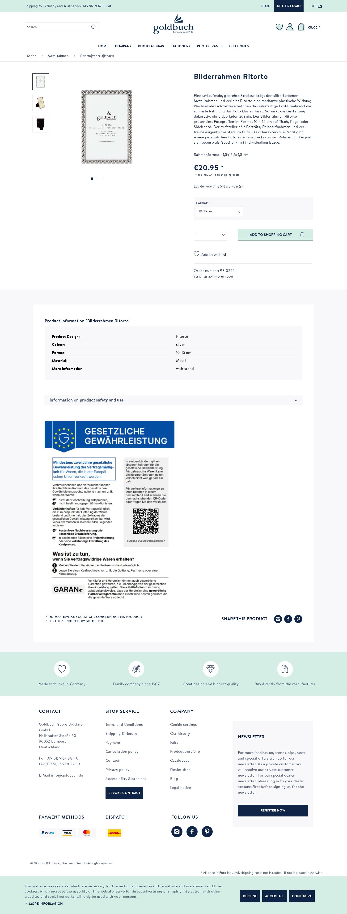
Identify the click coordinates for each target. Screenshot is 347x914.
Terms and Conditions (124, 725)
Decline (250, 896)
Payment (113, 743)
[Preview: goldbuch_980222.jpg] (40, 81)
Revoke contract (124, 793)
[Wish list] (280, 27)
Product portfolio (185, 752)
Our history (180, 734)
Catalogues (179, 761)
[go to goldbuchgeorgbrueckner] (207, 831)
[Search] (94, 27)
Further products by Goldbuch (76, 621)
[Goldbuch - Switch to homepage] (173, 24)
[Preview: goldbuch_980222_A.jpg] (40, 103)
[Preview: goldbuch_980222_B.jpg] (40, 124)
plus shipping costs (227, 175)
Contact (112, 761)
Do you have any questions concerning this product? (96, 617)
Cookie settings (183, 725)
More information (46, 904)
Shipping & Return (121, 734)
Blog (265, 6)
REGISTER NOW (273, 810)
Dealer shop (180, 770)
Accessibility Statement (126, 779)
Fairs (174, 743)
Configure (302, 896)
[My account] (290, 27)
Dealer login (289, 6)
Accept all (274, 896)
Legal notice (180, 788)
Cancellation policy (122, 752)
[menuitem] (62, 27)
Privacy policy (117, 770)
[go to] (92, 178)
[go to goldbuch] (176, 831)
